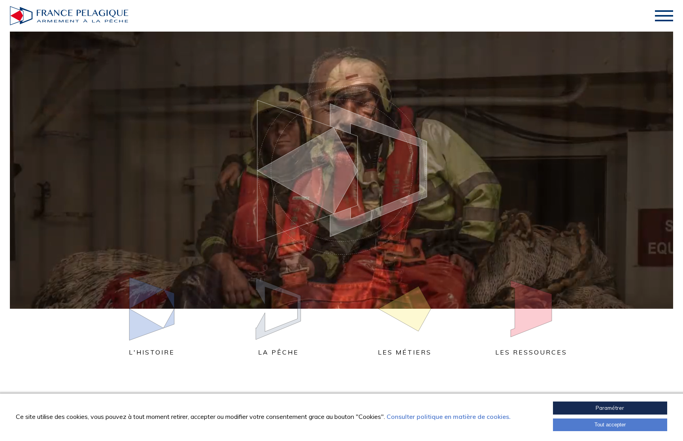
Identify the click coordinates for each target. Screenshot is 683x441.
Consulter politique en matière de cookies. (449, 416)
